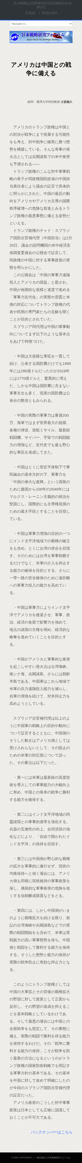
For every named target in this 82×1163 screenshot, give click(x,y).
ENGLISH (49, 13)
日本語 (30, 13)
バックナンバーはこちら (52, 1132)
